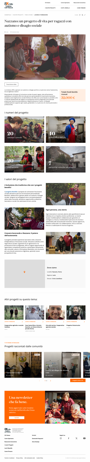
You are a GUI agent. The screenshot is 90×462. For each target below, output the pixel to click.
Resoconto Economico (80, 2)
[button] (24, 272)
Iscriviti (17, 417)
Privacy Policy (19, 458)
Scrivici (34, 435)
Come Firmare (81, 8)
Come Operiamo (65, 2)
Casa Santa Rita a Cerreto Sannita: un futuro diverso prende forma (34, 320)
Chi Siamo (47, 2)
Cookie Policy (39, 458)
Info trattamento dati (29, 458)
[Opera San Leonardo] (23, 365)
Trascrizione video (11, 84)
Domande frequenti (37, 438)
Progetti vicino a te (78, 380)
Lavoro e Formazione (41, 15)
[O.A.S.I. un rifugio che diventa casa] (62, 365)
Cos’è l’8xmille (65, 8)
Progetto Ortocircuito (76, 318)
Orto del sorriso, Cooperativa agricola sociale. (55, 319)
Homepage (7, 15)
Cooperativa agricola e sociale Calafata (13, 319)
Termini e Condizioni (9, 458)
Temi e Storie (29, 15)
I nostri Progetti (50, 8)
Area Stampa (35, 442)
